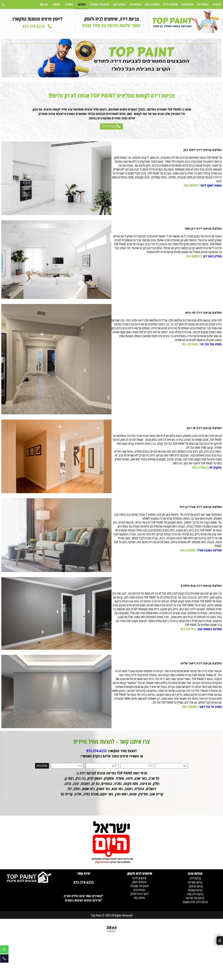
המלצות (82, 4)
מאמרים (69, 4)
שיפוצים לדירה (170, 4)
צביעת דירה (203, 4)
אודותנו (56, 4)
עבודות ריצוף (119, 4)
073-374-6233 (96, 750)
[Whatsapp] (4, 950)
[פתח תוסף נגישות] (219, 940)
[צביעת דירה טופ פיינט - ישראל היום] (111, 840)
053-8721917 (188, 629)
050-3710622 (200, 467)
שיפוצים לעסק (152, 4)
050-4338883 (188, 550)
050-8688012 (194, 256)
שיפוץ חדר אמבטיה (99, 4)
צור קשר (43, 4)
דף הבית (217, 4)
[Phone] (3, 4)
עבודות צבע (187, 4)
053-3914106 (190, 344)
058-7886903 (190, 706)
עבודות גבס (135, 4)
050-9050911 (191, 185)
